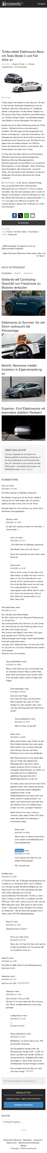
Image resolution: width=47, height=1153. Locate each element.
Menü (42, 3)
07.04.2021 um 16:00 (13, 664)
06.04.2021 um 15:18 (17, 568)
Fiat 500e (17, 231)
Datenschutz (12, 1142)
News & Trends (18, 64)
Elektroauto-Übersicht (12, 1139)
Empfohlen (7, 273)
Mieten (24, 231)
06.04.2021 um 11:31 (9, 979)
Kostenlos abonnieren (23, 1104)
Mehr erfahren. (27, 469)
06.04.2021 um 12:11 (9, 610)
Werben (23, 1145)
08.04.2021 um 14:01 (17, 1037)
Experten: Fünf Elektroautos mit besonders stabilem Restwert (23, 410)
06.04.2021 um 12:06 (9, 876)
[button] (14, 215)
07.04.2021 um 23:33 (17, 692)
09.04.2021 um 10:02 (22, 853)
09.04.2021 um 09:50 (17, 737)
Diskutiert (28, 273)
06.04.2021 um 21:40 (17, 940)
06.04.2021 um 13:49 (9, 488)
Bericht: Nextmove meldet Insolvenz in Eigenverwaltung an (22, 369)
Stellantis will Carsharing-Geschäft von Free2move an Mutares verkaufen (21, 283)
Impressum (38, 1139)
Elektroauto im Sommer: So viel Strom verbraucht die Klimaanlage (23, 326)
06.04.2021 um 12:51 (13, 925)
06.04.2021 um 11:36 (13, 994)
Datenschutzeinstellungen (28, 1142)
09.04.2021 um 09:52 (22, 832)
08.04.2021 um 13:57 (22, 722)
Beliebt (18, 273)
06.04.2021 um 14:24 (13, 522)
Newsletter (24, 222)
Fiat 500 (9, 231)
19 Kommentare (20, 67)
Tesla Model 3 (10, 182)
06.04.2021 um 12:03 (9, 961)
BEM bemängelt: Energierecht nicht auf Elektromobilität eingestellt (18, 247)
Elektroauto (12, 234)
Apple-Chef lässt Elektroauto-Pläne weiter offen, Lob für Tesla (24, 254)
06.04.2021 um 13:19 (17, 1018)
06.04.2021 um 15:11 (17, 540)
